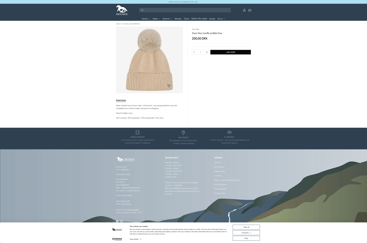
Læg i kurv (230, 52)
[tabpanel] (149, 111)
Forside (217, 162)
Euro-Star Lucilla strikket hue (131, 24)
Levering (218, 175)
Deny (246, 238)
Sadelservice (219, 171)
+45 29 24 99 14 (133, 209)
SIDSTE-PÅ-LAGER (199, 18)
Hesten (145, 18)
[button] (250, 10)
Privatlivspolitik (220, 189)
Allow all (246, 227)
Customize (245, 233)
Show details (134, 239)
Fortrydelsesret (220, 184)
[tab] (121, 100)
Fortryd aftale (219, 193)
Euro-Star (195, 29)
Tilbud (186, 18)
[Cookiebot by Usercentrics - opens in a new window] (117, 239)
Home (118, 24)
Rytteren (166, 18)
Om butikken (219, 167)
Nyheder (178, 18)
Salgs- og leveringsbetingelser (227, 180)
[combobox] (185, 10)
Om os (220, 18)
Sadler (155, 18)
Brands (212, 18)
